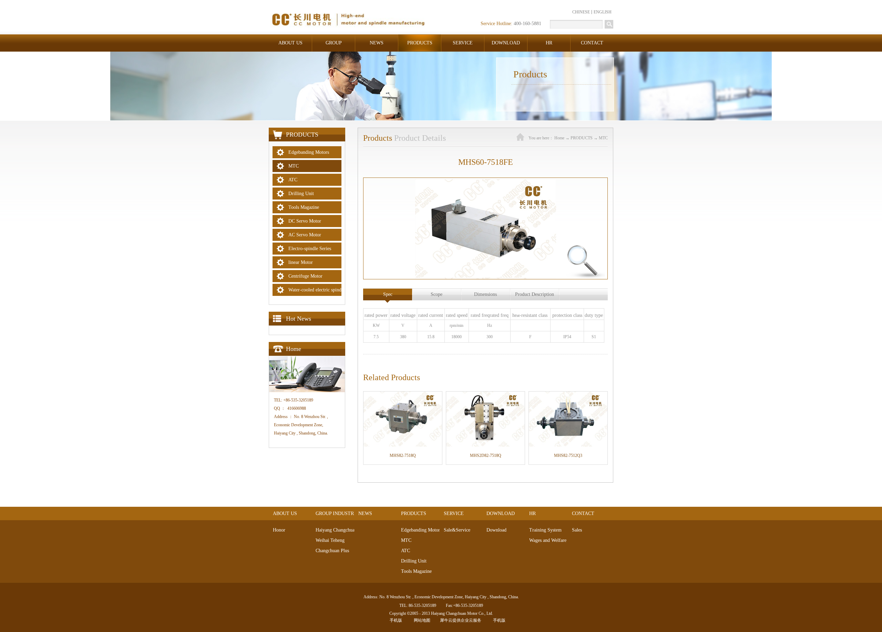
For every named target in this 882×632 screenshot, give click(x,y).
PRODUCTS (582, 138)
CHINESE (581, 12)
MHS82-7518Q (403, 455)
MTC (603, 138)
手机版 (395, 620)
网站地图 (421, 620)
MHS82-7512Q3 (568, 455)
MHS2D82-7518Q (485, 455)
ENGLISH (603, 12)
